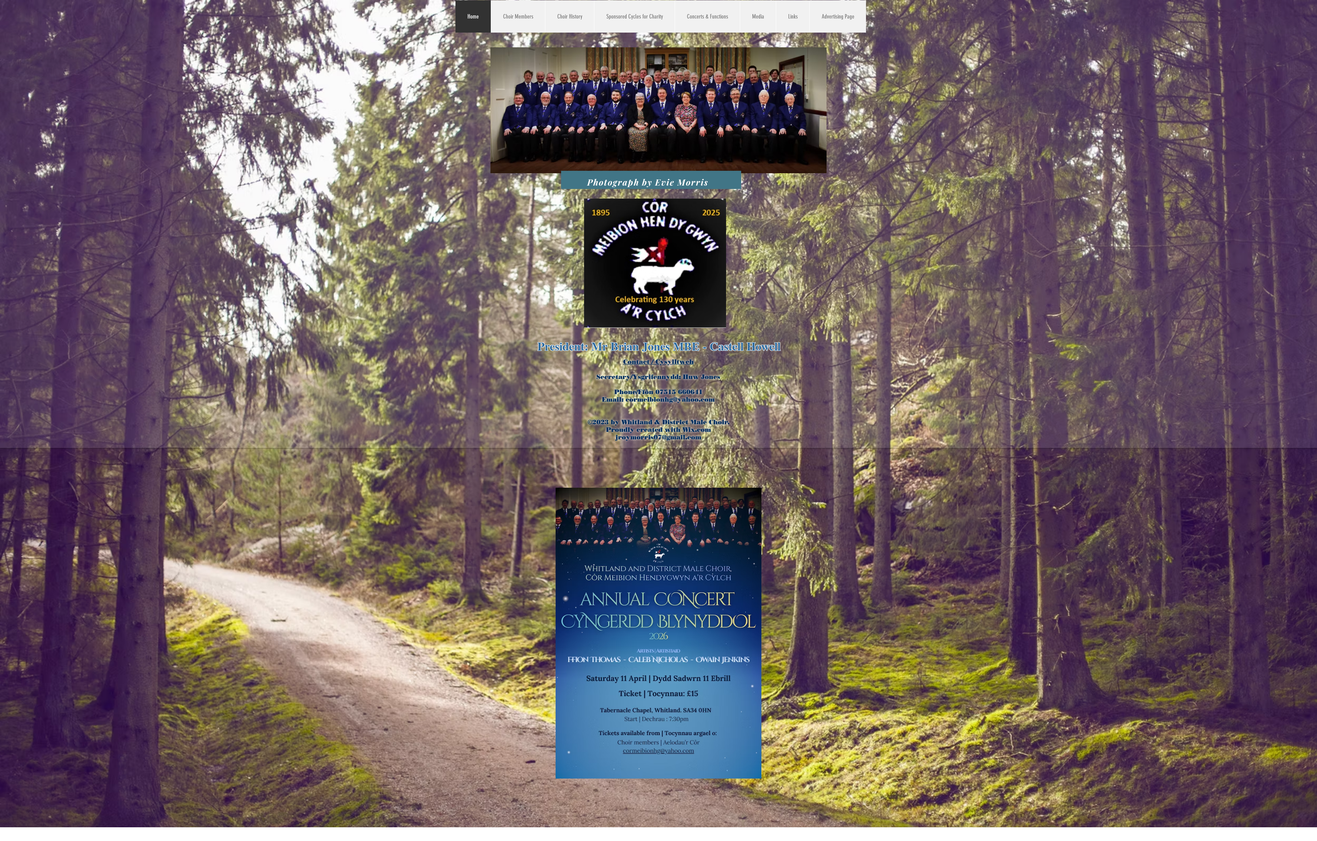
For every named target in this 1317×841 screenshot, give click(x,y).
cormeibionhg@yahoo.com (670, 399)
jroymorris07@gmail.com (658, 437)
